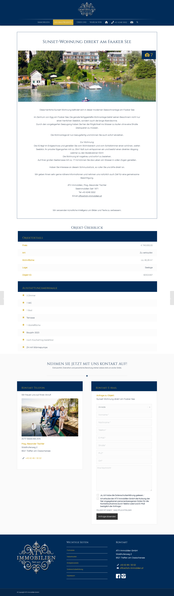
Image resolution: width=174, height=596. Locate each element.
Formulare (70, 550)
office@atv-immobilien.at (131, 568)
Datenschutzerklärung (75, 569)
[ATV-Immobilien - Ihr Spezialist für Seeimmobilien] (87, 9)
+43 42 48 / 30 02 (33, 458)
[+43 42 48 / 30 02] (117, 565)
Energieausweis (72, 563)
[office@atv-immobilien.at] (117, 568)
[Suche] (136, 22)
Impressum (71, 576)
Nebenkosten (72, 557)
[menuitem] (43, 22)
